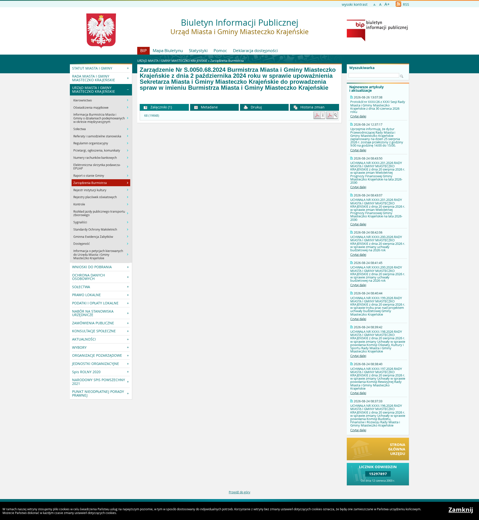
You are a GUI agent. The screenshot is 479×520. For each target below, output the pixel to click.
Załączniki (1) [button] (160, 107)
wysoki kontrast (354, 4)
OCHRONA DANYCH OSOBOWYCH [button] (88, 277)
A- (374, 4)
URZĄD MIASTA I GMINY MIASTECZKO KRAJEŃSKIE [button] (93, 89)
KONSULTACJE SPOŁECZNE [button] (94, 331)
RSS (405, 4)
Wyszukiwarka (361, 68)
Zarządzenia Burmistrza (227, 61)
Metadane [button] (209, 107)
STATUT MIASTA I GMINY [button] (92, 68)
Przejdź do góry (239, 492)
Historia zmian (312, 107)
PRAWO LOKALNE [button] (86, 294)
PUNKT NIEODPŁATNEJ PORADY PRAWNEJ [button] (98, 393)
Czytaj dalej (358, 116)
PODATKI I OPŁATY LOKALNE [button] (95, 303)
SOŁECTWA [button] (81, 286)
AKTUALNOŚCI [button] (84, 339)
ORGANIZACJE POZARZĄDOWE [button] (97, 355)
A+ (387, 4)
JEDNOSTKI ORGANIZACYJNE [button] (95, 363)
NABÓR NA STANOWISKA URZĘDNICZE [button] (93, 313)
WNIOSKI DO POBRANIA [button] (92, 266)
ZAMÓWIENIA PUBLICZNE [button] (93, 323)
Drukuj (256, 107)
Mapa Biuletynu (168, 50)
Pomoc (220, 50)
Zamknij (461, 510)
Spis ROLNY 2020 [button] (86, 371)
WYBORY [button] (79, 347)
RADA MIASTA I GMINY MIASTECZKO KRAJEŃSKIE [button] (93, 78)
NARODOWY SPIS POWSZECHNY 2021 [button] (98, 381)
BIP (143, 50)
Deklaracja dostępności (255, 50)
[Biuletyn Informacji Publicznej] (377, 40)
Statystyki (198, 50)
